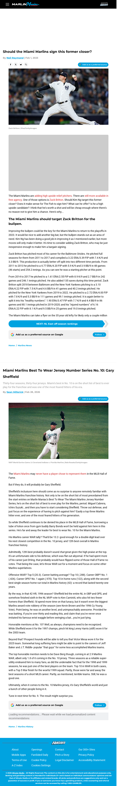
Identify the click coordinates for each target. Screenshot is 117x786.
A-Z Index (17, 765)
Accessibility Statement (91, 760)
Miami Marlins (22, 473)
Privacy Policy (86, 754)
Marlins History (25, 726)
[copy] (26, 65)
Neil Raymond (15, 58)
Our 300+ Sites (86, 749)
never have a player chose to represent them (61, 473)
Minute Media (18, 773)
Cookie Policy (39, 760)
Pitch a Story (62, 754)
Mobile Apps (19, 754)
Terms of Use (19, 760)
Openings (36, 749)
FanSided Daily (39, 754)
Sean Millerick (15, 392)
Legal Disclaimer (64, 760)
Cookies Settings (41, 765)
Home (12, 345)
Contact (59, 749)
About (15, 749)
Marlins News (25, 345)
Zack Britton (56, 199)
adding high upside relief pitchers (53, 195)
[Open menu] (7, 4)
